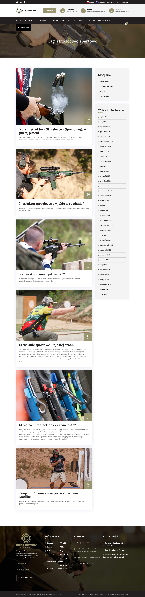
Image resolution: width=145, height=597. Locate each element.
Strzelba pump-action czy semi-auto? (47, 425)
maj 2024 (103, 206)
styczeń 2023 (105, 240)
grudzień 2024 (105, 181)
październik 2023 (106, 225)
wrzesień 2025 (105, 146)
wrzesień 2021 (105, 275)
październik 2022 (106, 245)
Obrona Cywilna (106, 86)
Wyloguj (50, 568)
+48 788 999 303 (72, 12)
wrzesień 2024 (105, 196)
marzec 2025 (104, 171)
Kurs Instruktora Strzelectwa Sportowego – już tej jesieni (52, 131)
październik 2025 (106, 141)
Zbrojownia (104, 96)
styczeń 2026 (105, 127)
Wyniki (103, 91)
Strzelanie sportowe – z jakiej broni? (46, 345)
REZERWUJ (49, 11)
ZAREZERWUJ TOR (25, 578)
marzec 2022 (104, 260)
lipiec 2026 (104, 117)
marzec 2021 (104, 289)
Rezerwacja (42, 20)
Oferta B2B (23, 27)
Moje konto (64, 555)
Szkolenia (110, 2)
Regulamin (64, 551)
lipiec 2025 (104, 156)
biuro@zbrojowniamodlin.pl (96, 12)
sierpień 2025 (105, 151)
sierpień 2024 (105, 201)
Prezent (66, 20)
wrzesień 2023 (105, 230)
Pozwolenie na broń (99, 20)
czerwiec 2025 (105, 161)
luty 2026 (103, 122)
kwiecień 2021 (105, 284)
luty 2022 (103, 265)
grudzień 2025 (105, 132)
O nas (55, 20)
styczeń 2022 (105, 270)
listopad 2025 (105, 137)
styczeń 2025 (105, 176)
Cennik (28, 20)
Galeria (125, 2)
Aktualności (104, 81)
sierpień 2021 (105, 280)
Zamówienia (52, 562)
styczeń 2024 (105, 215)
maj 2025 (103, 166)
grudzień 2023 (105, 220)
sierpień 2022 (105, 255)
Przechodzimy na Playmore (115, 550)
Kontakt (50, 543)
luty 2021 (103, 294)
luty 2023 (103, 235)
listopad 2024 (105, 186)
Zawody (50, 547)
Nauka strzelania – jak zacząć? (42, 274)
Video (118, 2)
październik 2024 (106, 191)
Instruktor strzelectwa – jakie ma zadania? (51, 204)
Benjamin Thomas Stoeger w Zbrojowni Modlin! (48, 495)
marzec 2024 (104, 210)
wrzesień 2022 (105, 250)
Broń (18, 20)
